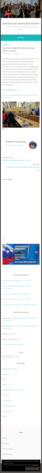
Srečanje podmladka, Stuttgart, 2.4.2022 (16, 159)
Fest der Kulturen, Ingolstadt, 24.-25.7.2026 (16, 281)
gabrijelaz (16, 53)
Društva (13, 334)
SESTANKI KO (6, 401)
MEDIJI (4, 379)
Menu (22, 38)
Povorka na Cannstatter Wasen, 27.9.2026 (16, 294)
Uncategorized (7, 411)
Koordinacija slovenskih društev (21, 23)
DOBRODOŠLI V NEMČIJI (16, 344)
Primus (4, 344)
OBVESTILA (6, 385)
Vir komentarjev (7, 449)
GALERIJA (5, 374)
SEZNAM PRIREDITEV (9, 406)
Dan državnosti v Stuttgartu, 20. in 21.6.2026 (16, 299)
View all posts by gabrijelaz (14, 145)
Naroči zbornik (7, 267)
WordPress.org (7, 454)
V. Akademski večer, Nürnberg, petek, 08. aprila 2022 (23, 167)
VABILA (4, 417)
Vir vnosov (5, 443)
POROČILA (6, 45)
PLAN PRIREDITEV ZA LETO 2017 (12, 390)
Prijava (4, 438)
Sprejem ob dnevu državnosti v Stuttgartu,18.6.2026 (19, 304)
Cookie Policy (36, 465)
